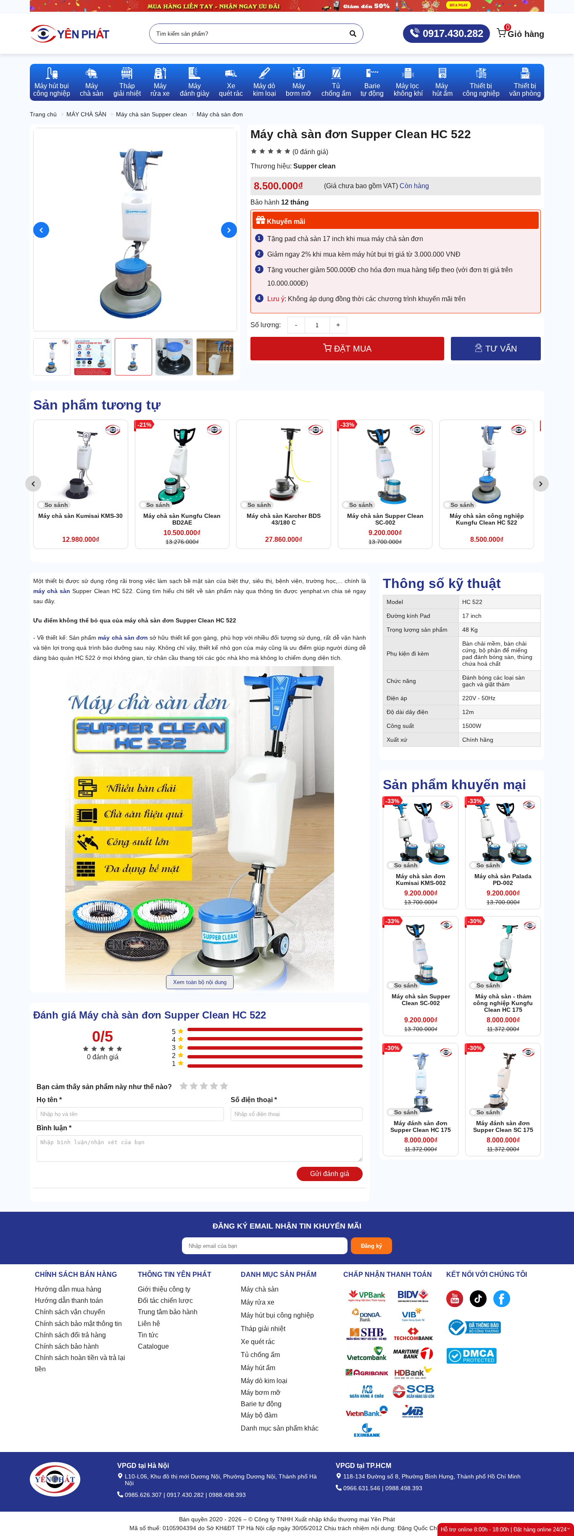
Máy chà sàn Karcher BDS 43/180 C (184, 519)
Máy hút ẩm (258, 1367)
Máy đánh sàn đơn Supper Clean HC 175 (420, 1126)
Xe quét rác (258, 1341)
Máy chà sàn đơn (220, 114)
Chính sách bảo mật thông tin (78, 1323)
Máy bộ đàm (259, 1415)
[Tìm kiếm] (353, 33)
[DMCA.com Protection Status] (471, 1358)
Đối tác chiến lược (165, 1300)
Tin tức (148, 1335)
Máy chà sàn (260, 1289)
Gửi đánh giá (329, 1173)
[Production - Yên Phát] (70, 33)
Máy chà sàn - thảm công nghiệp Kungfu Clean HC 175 (503, 1003)
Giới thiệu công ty (164, 1289)
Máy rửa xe (257, 1302)
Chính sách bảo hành (67, 1346)
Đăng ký (371, 1246)
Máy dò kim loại (264, 1380)
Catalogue (153, 1346)
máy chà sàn (51, 591)
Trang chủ (43, 114)
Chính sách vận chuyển (70, 1311)
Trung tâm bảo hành (167, 1311)
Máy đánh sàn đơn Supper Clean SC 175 (503, 1126)
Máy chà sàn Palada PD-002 (503, 879)
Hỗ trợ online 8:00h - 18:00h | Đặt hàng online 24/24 (503, 1529)
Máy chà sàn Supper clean (151, 114)
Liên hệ (149, 1323)
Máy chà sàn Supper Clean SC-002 (286, 519)
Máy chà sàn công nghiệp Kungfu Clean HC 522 (387, 519)
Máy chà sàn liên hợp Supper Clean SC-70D (489, 519)
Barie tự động (261, 1403)
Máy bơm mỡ (261, 1392)
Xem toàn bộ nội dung (199, 982)
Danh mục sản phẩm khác (280, 1428)
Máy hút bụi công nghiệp (277, 1315)
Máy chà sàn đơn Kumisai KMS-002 (421, 879)
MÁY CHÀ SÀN (86, 114)
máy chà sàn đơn (123, 637)
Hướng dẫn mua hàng (68, 1289)
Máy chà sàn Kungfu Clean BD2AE (82, 519)
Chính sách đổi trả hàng (70, 1335)
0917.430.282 (451, 33)
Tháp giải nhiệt (263, 1328)
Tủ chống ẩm (260, 1354)
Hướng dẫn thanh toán (69, 1300)
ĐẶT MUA (351, 348)
